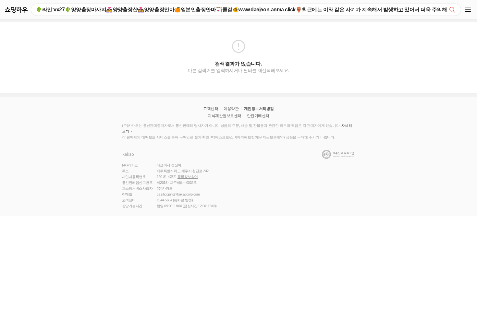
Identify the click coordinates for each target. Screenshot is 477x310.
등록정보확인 (187, 177)
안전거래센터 (258, 115)
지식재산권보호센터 (224, 115)
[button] (469, 9)
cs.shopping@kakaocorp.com (178, 194)
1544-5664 (164, 200)
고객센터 (210, 108)
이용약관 (231, 108)
